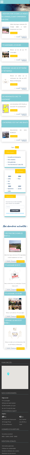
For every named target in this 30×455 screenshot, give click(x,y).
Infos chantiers (11, 159)
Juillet (9, 178)
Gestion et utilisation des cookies (10, 451)
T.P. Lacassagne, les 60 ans (11, 45)
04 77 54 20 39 (8, 408)
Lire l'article (14, 33)
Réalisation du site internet (9, 453)
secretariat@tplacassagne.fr (9, 411)
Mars (9, 183)
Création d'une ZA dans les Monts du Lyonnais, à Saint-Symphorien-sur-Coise (14, 16)
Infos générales (12, 162)
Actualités (18, 36)
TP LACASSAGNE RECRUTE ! (13, 265)
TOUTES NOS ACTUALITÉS (15, 164)
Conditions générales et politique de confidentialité (15, 213)
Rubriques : (10, 152)
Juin (9, 181)
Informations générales (8, 446)
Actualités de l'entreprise (24, 37)
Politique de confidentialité (9, 448)
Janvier (19, 188)
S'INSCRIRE (15, 210)
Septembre (10, 188)
